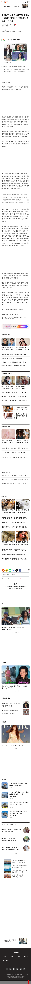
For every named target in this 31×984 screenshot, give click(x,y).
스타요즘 (4, 663)
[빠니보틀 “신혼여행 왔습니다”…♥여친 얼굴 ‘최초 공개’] (26, 830)
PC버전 (26, 974)
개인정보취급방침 (15, 974)
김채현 (3, 30)
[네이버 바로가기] (20, 969)
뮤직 (12, 957)
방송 (3, 604)
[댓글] (14, 25)
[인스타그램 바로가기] (17, 969)
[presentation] (12, 632)
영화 (19, 957)
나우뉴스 (4, 779)
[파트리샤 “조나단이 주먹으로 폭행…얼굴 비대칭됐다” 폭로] (26, 839)
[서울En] (5, 2)
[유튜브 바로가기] (13, 969)
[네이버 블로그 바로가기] (24, 969)
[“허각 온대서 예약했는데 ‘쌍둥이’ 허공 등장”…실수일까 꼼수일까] (26, 848)
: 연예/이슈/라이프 (8, 824)
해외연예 (4, 722)
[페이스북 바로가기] (6, 969)
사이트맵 (21, 974)
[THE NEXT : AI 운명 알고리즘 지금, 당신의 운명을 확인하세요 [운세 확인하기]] (16, 326)
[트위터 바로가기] (10, 969)
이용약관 (9, 974)
